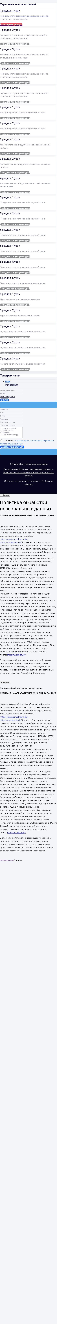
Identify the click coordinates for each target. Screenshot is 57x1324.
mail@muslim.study (16, 655)
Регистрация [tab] (11, 385)
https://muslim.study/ (11, 542)
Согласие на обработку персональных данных (27, 469)
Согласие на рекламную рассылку (22, 481)
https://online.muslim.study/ (14, 539)
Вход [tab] (7, 381)
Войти (4, 400)
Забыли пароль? (7, 397)
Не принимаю (7, 860)
